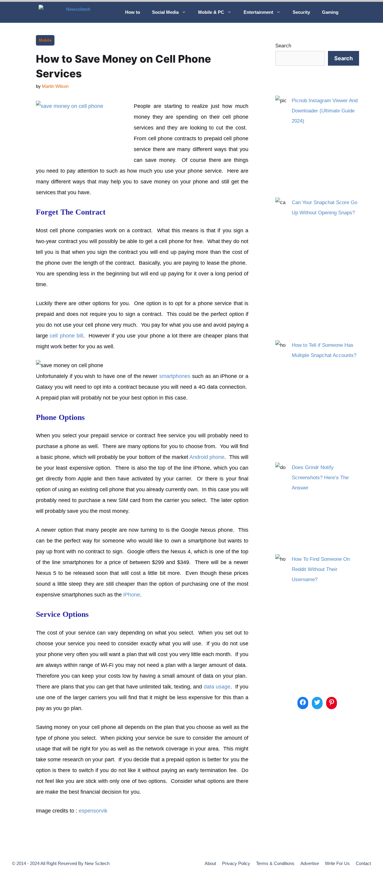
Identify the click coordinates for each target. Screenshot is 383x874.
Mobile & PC (211, 12)
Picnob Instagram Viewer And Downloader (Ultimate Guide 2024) (325, 111)
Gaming (330, 12)
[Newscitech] (77, 12)
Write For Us (337, 863)
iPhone (131, 595)
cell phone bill (66, 336)
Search (283, 46)
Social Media (165, 12)
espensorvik (93, 811)
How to (132, 12)
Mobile (45, 40)
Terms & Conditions (275, 863)
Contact (363, 863)
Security (301, 12)
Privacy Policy (236, 863)
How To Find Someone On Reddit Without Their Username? (321, 569)
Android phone (206, 457)
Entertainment (258, 12)
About (210, 863)
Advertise (309, 863)
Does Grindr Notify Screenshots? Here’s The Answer (320, 478)
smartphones (174, 376)
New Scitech (97, 863)
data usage (217, 687)
